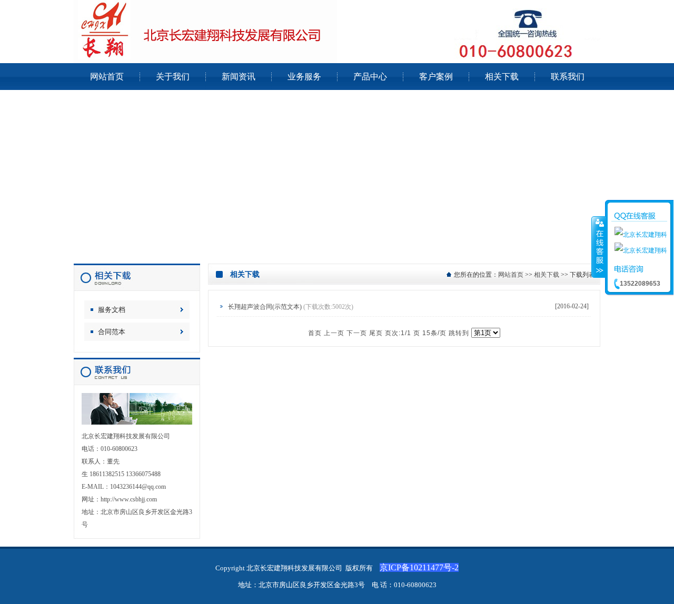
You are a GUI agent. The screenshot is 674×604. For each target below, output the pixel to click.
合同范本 (111, 332)
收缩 (598, 247)
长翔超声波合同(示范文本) (265, 306)
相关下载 (546, 274)
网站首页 (510, 274)
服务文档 (111, 310)
